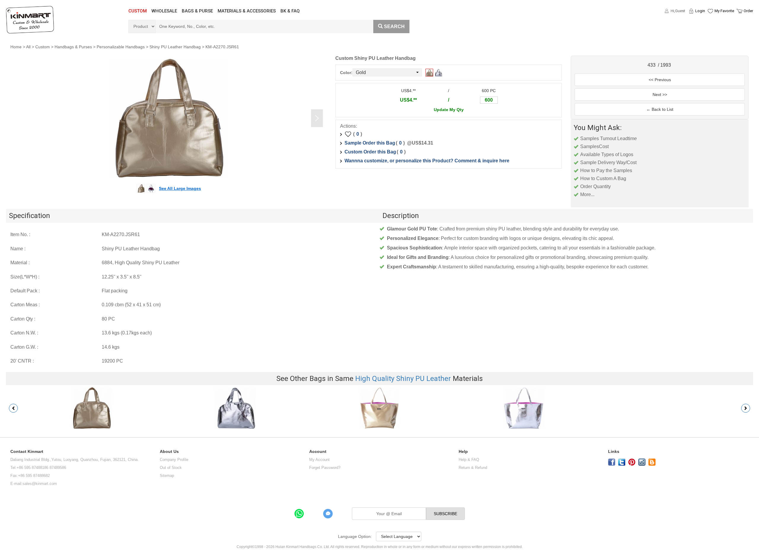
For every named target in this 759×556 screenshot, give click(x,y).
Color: (346, 72)
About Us (169, 451)
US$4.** (408, 99)
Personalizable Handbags (121, 46)
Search (394, 26)
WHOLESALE (164, 11)
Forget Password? (324, 467)
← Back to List (659, 109)
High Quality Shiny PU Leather (403, 378)
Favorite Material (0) (710, 30)
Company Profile (174, 459)
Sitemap (167, 475)
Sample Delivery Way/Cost (608, 162)
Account (317, 451)
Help (463, 451)
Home (16, 46)
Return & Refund (473, 467)
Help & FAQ (469, 459)
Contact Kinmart (26, 451)
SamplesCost (594, 146)
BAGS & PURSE (197, 11)
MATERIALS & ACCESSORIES (247, 11)
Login (700, 11)
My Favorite (724, 11)
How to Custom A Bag (603, 178)
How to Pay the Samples (606, 170)
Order (748, 11)
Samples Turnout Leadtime (608, 138)
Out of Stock (171, 467)
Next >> (660, 94)
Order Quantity (595, 186)
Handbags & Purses (73, 46)
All (28, 46)
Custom (42, 46)
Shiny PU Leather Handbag (175, 46)
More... (587, 194)
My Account (319, 459)
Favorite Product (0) (710, 21)
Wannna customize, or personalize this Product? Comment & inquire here (427, 160)
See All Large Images (180, 188)
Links (613, 451)
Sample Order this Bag (370, 142)
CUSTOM (137, 11)
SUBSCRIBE (445, 513)
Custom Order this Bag (370, 151)
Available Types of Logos (606, 154)
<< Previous (660, 79)
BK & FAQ (290, 11)
